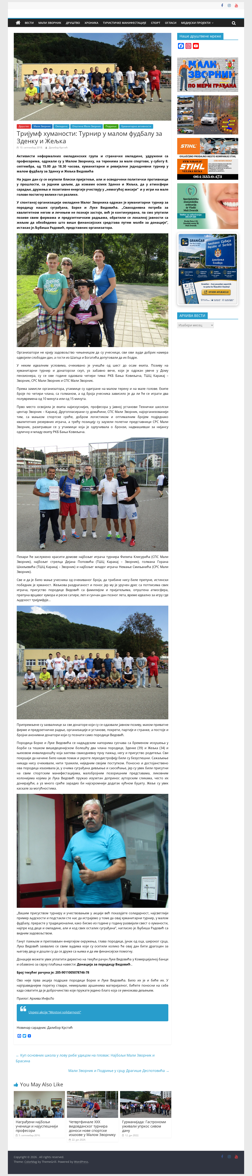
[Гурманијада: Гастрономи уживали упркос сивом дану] (145, 1093)
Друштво (73, 23)
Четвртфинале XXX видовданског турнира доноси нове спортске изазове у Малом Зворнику (92, 1128)
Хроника (91, 23)
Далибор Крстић (58, 147)
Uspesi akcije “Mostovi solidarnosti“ (55, 1012)
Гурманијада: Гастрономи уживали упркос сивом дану (144, 1126)
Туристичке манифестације (124, 23)
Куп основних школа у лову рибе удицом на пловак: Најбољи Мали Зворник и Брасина (85, 1058)
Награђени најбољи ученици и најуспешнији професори (37, 1126)
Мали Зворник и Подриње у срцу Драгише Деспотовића (118, 1070)
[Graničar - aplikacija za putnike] (207, 269)
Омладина (61, 126)
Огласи (170, 23)
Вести (29, 23)
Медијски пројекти (195, 23)
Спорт (155, 23)
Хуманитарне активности (136, 126)
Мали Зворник (49, 23)
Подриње (111, 126)
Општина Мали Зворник (86, 126)
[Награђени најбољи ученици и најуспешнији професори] (39, 1093)
